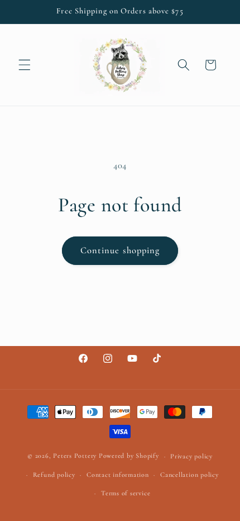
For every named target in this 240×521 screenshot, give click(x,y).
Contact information (118, 475)
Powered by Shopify (129, 456)
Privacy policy (191, 456)
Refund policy (54, 475)
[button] (24, 64)
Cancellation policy (189, 475)
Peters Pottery (75, 456)
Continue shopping (120, 250)
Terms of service (125, 493)
